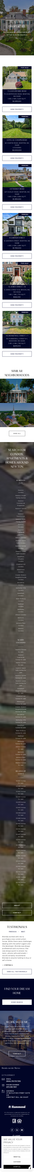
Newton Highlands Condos (20, 532)
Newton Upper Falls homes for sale (20, 670)
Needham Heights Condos (20, 559)
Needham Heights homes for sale (20, 691)
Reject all (17, 1157)
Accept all (17, 1166)
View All (17, 433)
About (17, 905)
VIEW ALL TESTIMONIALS (17, 971)
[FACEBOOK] (12, 1130)
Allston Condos (21, 614)
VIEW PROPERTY (17, 109)
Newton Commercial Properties (21, 503)
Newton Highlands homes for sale (21, 657)
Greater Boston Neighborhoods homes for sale (20, 709)
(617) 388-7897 (11, 1087)
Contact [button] (17, 912)
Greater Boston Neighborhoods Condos (20, 577)
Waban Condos (21, 537)
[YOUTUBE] (22, 1130)
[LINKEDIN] (17, 1130)
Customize (17, 1161)
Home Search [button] (17, 1002)
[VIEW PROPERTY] (17, 107)
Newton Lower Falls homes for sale (20, 683)
